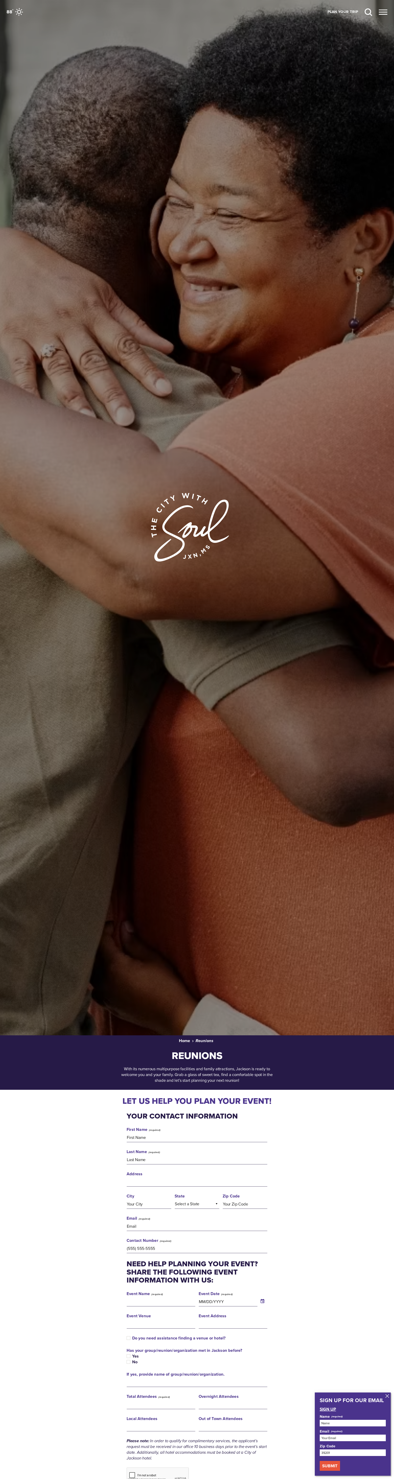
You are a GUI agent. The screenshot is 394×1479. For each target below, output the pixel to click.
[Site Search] (368, 12)
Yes (135, 1356)
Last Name (137, 1152)
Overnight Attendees (219, 1396)
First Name (137, 1129)
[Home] (197, 527)
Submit (330, 1466)
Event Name (138, 1294)
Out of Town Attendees (221, 1418)
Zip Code (231, 1196)
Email (132, 1218)
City (130, 1196)
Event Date (209, 1294)
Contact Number (142, 1240)
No (134, 1362)
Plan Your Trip (343, 12)
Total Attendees (142, 1396)
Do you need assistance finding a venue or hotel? (179, 1338)
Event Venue (139, 1316)
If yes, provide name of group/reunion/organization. (175, 1374)
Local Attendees (142, 1418)
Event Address (213, 1316)
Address (134, 1174)
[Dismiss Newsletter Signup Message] (387, 1396)
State (180, 1196)
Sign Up (328, 1409)
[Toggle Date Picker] (262, 1302)
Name (325, 1416)
